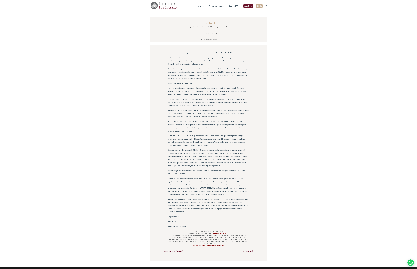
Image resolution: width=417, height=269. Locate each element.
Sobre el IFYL (233, 6)
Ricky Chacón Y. (198, 27)
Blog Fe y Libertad (221, 27)
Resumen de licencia (199, 245)
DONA (259, 6)
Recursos (201, 6)
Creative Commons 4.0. (220, 233)
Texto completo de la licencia (215, 245)
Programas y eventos (216, 6)
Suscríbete (248, 6)
